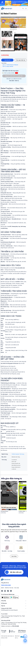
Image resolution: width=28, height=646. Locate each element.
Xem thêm (14, 556)
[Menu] (26, 8)
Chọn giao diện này (20, 60)
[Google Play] (14, 597)
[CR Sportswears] (9, 495)
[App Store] (5, 597)
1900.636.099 (6, 585)
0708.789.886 (15, 626)
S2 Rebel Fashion (9, 13)
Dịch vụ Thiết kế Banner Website (10, 64)
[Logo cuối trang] (5, 579)
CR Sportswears (4, 511)
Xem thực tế (7, 60)
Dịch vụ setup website (8, 66)
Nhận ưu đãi (16, 4)
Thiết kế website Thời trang (18, 454)
